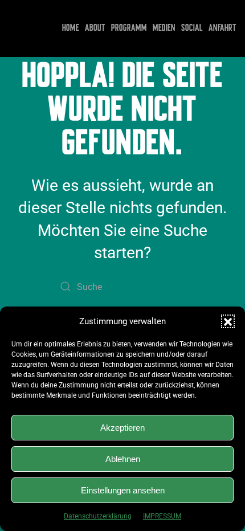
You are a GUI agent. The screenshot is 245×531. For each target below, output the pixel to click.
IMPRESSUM (162, 516)
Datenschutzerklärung (98, 516)
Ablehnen (122, 459)
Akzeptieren (122, 427)
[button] (228, 321)
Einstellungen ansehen (123, 490)
